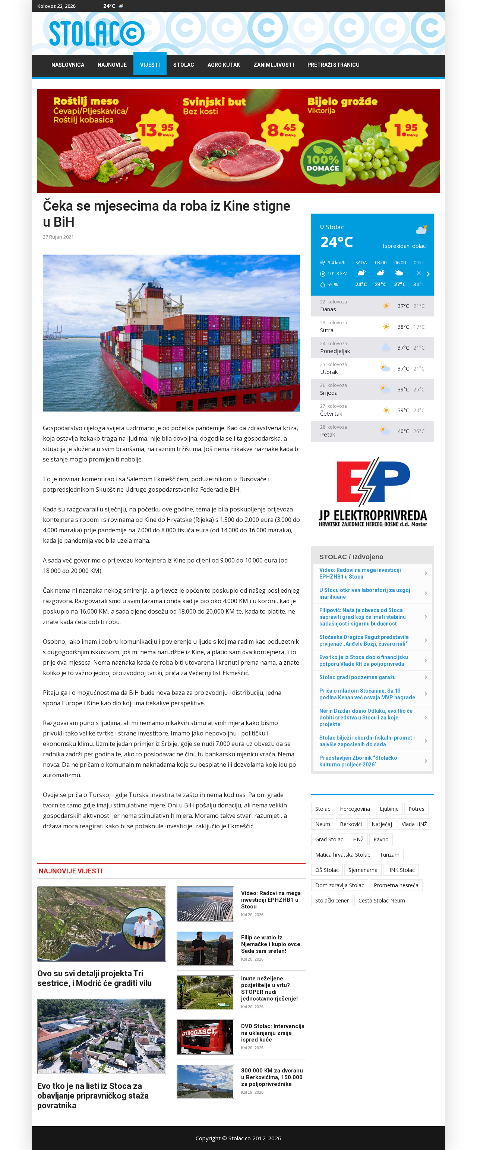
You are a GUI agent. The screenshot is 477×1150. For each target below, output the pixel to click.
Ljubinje (389, 808)
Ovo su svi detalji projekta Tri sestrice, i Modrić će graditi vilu (94, 978)
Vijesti (150, 65)
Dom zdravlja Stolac (339, 885)
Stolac (183, 65)
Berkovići (351, 824)
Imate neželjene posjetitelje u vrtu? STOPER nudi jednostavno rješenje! (269, 988)
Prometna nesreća (396, 885)
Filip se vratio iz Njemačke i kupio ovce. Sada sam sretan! (271, 944)
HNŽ (358, 839)
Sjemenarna (363, 869)
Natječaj (382, 824)
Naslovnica (67, 65)
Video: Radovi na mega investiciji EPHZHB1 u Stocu (271, 900)
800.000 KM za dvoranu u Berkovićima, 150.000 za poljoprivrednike (272, 1077)
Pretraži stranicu (333, 65)
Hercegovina (355, 808)
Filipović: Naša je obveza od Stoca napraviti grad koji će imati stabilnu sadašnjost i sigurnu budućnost (362, 617)
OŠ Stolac (327, 869)
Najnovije (112, 65)
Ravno (381, 839)
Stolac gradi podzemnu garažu (357, 677)
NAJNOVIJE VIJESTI (70, 871)
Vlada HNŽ (414, 824)
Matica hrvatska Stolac (342, 854)
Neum (322, 824)
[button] (331, 274)
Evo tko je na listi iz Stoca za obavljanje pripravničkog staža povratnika (93, 1095)
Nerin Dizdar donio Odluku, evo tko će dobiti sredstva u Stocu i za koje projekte (366, 717)
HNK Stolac (401, 869)
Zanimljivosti (273, 65)
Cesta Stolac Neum (381, 900)
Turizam (389, 854)
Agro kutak (224, 65)
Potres (416, 808)
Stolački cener (332, 900)
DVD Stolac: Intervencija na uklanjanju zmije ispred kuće (272, 1033)
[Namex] (238, 140)
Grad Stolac (329, 839)
